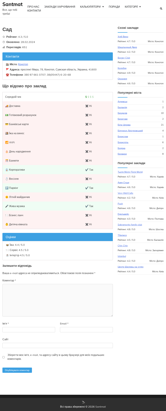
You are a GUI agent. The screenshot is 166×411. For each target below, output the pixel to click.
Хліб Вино (123, 36)
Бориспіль (123, 142)
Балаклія (122, 107)
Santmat (12, 4)
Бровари (122, 153)
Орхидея (122, 78)
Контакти (34, 10)
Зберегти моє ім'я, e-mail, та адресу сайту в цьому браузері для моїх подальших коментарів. (55, 356)
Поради (114, 6)
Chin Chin (123, 245)
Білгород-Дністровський (130, 130)
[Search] (161, 8)
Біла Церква (124, 124)
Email (64, 323)
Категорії (131, 6)
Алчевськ (122, 101)
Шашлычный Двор (127, 47)
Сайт (5, 339)
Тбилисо (122, 235)
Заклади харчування (59, 6)
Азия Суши (123, 182)
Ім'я (5, 323)
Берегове (123, 118)
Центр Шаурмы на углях (130, 266)
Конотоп (23, 64)
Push (120, 203)
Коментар (9, 280)
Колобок (122, 68)
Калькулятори (90, 6)
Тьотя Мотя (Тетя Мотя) (130, 171)
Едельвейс (123, 214)
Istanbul (122, 256)
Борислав (123, 136)
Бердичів (122, 113)
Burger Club (124, 57)
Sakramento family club (130, 224)
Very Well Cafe (125, 193)
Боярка (121, 148)
